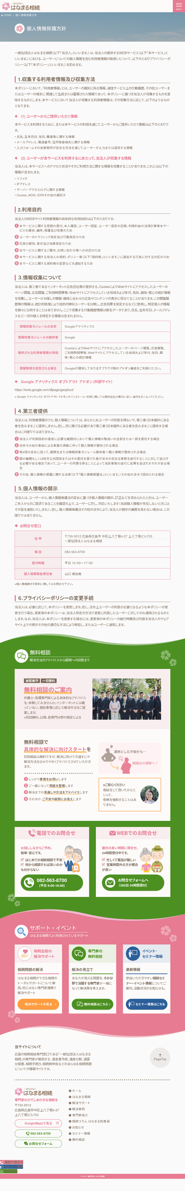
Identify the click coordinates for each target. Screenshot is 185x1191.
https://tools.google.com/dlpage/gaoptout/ (44, 389)
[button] (11, 1167)
